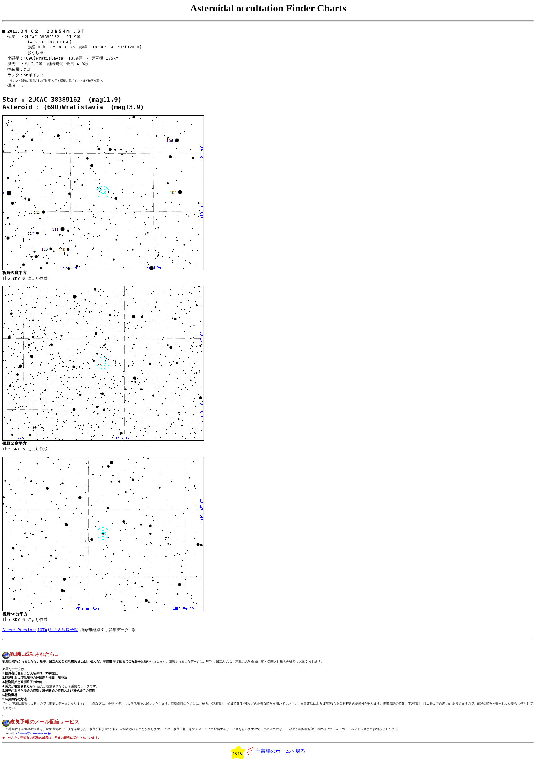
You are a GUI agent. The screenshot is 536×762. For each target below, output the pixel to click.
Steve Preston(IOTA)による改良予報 (40, 629)
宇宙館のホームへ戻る (280, 751)
